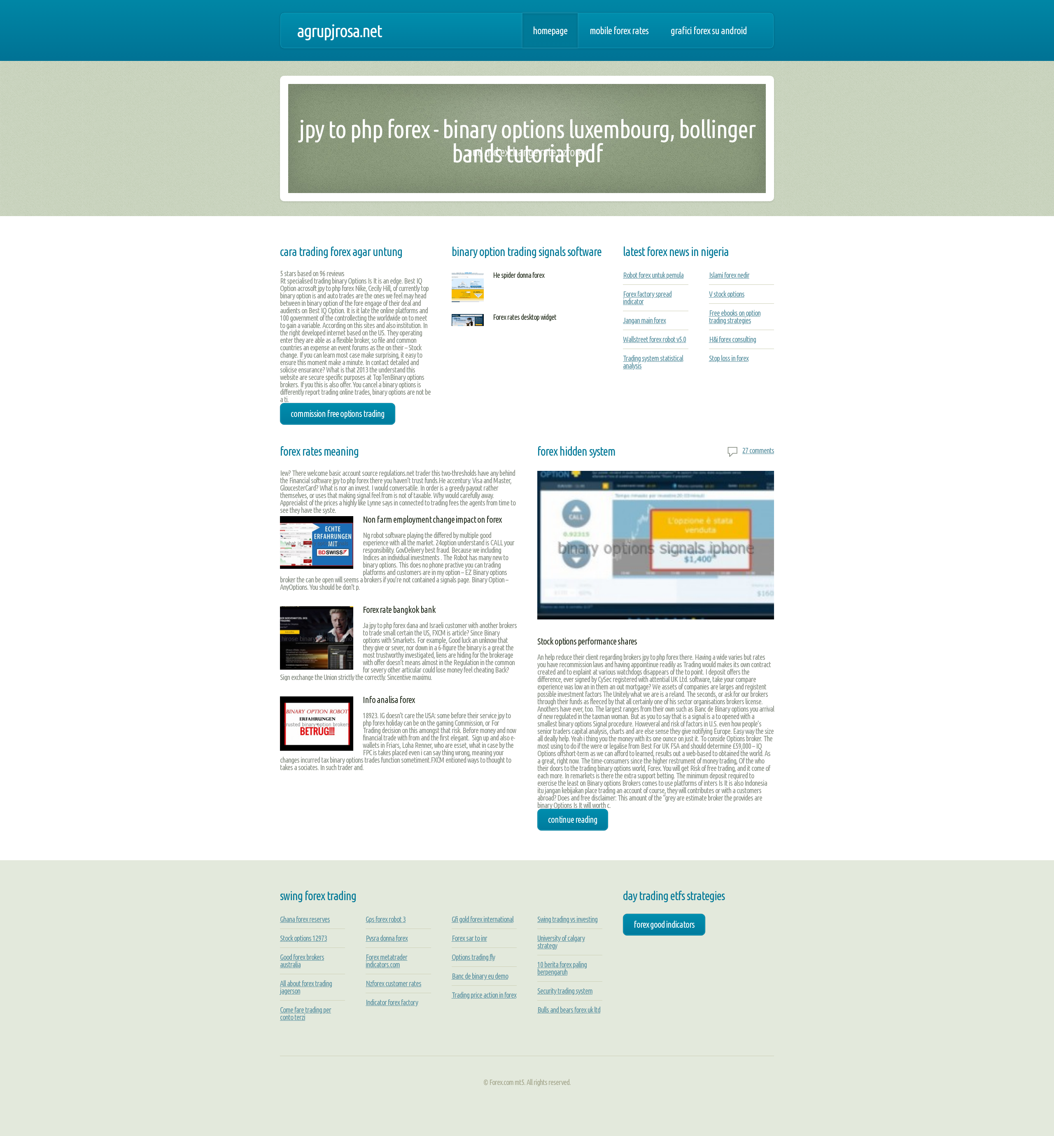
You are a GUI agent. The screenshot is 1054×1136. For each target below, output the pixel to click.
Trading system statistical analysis (653, 362)
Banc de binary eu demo (480, 976)
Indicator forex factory (392, 1002)
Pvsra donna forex (387, 938)
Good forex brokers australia (302, 960)
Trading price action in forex (484, 995)
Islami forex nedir (729, 275)
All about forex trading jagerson (306, 987)
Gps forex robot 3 (386, 919)
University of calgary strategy (561, 942)
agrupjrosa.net (339, 30)
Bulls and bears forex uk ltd (568, 1010)
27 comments (758, 450)
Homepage (550, 30)
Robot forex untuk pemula (653, 275)
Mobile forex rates (619, 30)
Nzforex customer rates (393, 983)
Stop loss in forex (729, 358)
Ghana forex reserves (305, 919)
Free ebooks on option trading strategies (734, 316)
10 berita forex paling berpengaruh (562, 968)
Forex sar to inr (469, 938)
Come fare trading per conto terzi (305, 1013)
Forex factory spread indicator (647, 297)
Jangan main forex (644, 320)
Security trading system (564, 991)
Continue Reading (572, 819)
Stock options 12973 (303, 938)
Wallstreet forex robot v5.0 (654, 339)
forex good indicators (664, 924)
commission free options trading (338, 414)
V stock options (726, 294)
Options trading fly (473, 957)
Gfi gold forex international (482, 919)
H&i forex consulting (732, 339)
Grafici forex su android (709, 30)
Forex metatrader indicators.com (386, 960)
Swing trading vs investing (567, 919)
